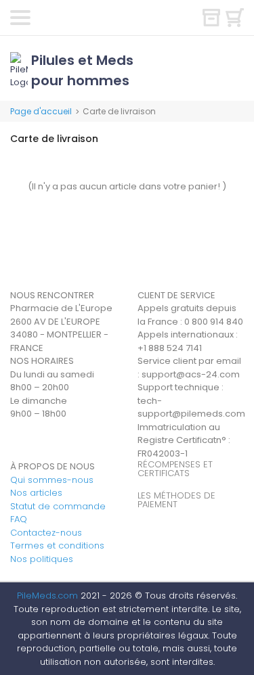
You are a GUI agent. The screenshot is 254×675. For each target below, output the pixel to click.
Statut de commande (58, 506)
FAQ (18, 519)
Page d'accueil (41, 111)
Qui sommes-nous (51, 479)
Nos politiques (41, 559)
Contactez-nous (46, 532)
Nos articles (36, 492)
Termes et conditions (57, 545)
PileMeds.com (47, 595)
